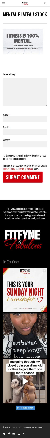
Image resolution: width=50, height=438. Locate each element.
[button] (3, 3)
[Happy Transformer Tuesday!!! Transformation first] (25, 335)
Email (6, 127)
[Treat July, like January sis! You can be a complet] (25, 381)
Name (6, 115)
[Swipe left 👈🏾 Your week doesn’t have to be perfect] (25, 290)
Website (6, 140)
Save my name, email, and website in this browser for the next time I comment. (25, 156)
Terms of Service (26, 168)
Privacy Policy (9, 168)
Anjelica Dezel (38, 427)
